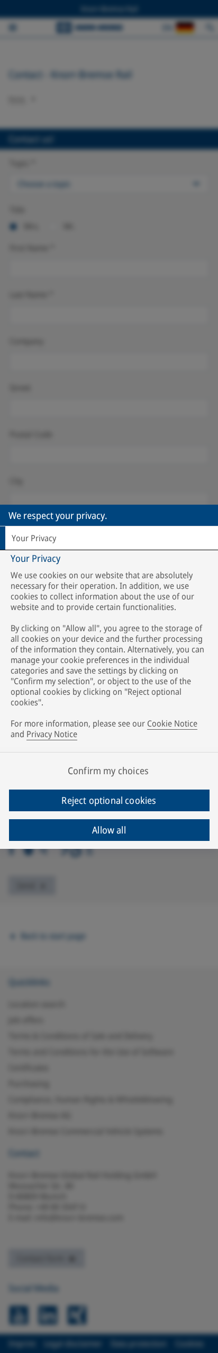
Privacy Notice (51, 734)
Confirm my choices (108, 770)
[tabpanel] (110, 648)
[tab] (109, 538)
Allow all (109, 829)
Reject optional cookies (108, 800)
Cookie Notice (172, 723)
